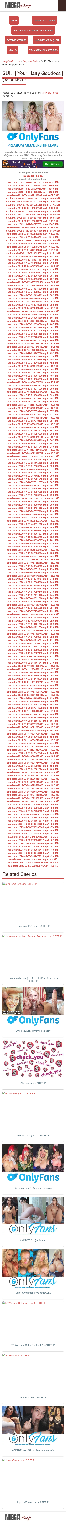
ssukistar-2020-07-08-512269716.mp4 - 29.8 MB (33, 495)
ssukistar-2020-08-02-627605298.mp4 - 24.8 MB (33, 582)
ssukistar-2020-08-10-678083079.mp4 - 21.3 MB (33, 649)
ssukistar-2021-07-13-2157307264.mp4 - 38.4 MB (33, 404)
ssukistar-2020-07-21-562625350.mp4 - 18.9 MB (33, 717)
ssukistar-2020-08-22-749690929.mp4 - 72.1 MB (33, 279)
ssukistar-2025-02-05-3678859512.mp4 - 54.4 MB (33, 301)
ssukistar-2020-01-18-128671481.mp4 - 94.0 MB (33, 259)
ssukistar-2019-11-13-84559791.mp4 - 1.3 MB (33, 859)
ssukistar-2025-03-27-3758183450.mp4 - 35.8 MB (33, 424)
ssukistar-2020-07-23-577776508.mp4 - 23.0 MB (33, 617)
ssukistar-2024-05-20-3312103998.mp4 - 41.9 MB (33, 366)
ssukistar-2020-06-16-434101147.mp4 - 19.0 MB (33, 714)
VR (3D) (13, 50)
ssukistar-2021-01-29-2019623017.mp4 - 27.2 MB (33, 549)
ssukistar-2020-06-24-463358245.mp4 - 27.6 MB (33, 543)
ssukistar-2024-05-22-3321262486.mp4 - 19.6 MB (33, 694)
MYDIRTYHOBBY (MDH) (47, 40)
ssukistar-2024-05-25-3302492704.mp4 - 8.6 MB (33, 823)
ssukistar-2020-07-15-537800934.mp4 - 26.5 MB (33, 553)
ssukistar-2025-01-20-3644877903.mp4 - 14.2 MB (33, 756)
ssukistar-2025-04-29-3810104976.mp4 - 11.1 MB (33, 791)
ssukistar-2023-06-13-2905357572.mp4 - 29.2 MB (33, 520)
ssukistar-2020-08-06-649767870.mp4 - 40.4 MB (33, 375)
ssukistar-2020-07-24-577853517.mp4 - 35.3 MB (33, 430)
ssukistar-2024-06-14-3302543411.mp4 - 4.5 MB (33, 849)
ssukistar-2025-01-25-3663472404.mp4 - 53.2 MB (33, 308)
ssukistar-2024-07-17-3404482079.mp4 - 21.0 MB (33, 665)
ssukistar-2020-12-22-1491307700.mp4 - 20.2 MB (33, 682)
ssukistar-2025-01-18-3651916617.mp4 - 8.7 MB (33, 820)
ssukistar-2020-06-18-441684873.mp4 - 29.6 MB (33, 501)
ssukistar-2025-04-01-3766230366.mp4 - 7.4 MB (33, 827)
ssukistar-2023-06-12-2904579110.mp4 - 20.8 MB (33, 669)
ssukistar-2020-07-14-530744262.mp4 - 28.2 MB (33, 536)
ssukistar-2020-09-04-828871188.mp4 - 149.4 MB (33, 227)
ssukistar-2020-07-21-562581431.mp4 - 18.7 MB (33, 720)
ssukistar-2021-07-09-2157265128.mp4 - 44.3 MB (33, 343)
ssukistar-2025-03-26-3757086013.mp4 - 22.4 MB (33, 633)
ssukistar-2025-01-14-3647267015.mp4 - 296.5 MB (33, 198)
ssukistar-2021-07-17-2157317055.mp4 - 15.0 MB (33, 749)
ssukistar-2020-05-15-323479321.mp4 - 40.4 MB (33, 372)
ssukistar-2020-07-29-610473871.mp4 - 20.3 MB (33, 678)
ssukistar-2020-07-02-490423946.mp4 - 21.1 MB (33, 656)
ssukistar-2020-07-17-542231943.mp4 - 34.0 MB (33, 446)
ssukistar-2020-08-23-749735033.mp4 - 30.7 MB (33, 485)
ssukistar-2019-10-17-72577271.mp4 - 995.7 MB (33, 182)
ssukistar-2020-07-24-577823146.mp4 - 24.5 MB (33, 591)
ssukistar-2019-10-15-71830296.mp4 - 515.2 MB (33, 191)
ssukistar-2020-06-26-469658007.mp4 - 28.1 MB (33, 540)
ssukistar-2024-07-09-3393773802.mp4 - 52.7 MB (33, 311)
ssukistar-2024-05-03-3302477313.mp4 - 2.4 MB (33, 856)
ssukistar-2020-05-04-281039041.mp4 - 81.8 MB (33, 269)
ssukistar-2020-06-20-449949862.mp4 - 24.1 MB (33, 601)
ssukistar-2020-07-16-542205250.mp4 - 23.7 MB (33, 607)
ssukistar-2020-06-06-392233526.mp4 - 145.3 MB (33, 233)
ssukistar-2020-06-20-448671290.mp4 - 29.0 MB (33, 524)
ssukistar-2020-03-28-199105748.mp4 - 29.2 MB (33, 514)
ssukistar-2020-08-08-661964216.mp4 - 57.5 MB (33, 298)
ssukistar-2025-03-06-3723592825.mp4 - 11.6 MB (33, 785)
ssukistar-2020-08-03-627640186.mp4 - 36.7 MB (33, 420)
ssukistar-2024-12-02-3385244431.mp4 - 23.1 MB (33, 614)
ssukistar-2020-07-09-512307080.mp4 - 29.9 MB (33, 491)
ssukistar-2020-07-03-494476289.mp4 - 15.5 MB (33, 743)
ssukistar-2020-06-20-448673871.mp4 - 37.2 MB (33, 414)
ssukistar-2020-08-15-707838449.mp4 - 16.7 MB (33, 730)
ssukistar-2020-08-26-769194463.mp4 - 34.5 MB (33, 440)
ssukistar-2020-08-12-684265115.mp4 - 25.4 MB (33, 572)
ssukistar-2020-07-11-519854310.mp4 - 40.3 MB (33, 378)
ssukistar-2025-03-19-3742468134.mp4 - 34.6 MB (33, 437)
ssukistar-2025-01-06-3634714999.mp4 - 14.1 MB (33, 762)
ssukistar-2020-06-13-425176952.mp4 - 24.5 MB (33, 588)
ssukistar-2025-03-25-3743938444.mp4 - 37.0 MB (33, 417)
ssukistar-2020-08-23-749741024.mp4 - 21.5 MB (33, 646)
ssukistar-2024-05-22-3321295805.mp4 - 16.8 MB (33, 727)
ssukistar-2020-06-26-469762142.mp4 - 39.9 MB (33, 385)
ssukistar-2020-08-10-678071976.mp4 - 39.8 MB (33, 388)
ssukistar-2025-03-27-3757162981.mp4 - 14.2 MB (33, 759)
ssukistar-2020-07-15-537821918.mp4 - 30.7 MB (33, 478)
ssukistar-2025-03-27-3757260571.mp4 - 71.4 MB (33, 282)
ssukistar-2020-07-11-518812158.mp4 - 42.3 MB (33, 359)
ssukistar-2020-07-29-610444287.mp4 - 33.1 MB (33, 459)
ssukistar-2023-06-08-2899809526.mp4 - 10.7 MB (33, 798)
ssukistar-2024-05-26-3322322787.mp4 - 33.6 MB (33, 453)
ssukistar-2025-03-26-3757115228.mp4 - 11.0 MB (33, 794)
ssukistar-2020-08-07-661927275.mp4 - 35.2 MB (33, 433)
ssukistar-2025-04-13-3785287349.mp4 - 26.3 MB (33, 559)
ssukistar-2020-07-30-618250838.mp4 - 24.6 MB (33, 585)
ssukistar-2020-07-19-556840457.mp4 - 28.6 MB (33, 530)
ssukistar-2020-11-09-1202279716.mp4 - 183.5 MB (33, 214)
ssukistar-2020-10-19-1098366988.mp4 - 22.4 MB (33, 630)
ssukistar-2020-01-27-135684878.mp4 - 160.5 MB (33, 220)
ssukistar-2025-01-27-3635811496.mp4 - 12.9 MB (33, 772)
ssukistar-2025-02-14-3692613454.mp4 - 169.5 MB (33, 217)
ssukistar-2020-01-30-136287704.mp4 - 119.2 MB (33, 246)
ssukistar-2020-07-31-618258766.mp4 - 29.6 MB (33, 504)
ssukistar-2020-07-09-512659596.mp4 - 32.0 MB (33, 466)
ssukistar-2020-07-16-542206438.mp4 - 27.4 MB (33, 546)
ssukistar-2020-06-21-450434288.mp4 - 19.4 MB (33, 698)
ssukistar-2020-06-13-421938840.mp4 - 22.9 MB (33, 620)
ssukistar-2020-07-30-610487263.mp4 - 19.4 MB (33, 704)
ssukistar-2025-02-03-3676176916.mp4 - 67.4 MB (33, 285)
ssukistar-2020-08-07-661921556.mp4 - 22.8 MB (33, 627)
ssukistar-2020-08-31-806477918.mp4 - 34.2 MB (33, 443)
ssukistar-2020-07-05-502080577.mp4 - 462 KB (33, 865)
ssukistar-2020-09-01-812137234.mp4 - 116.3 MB (33, 250)
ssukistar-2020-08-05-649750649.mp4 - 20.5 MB (33, 672)
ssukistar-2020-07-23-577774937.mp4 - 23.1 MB (33, 611)
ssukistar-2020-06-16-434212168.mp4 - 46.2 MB (33, 327)
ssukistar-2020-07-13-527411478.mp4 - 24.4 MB (33, 595)
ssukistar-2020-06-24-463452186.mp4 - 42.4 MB (33, 356)
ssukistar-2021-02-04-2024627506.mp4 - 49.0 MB (33, 320)
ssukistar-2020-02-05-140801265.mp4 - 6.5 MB (33, 836)
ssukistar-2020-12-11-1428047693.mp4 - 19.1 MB (33, 711)
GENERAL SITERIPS (44, 20)
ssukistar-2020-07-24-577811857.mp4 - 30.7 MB (33, 482)
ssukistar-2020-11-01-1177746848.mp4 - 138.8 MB (33, 240)
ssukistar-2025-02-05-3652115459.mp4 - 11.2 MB (33, 788)
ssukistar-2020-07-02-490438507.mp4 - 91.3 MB (33, 262)
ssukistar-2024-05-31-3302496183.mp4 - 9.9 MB (33, 804)
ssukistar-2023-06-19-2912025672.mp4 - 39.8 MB (33, 391)
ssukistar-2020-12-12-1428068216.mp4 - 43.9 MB (33, 349)
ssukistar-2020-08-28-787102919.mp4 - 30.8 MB (33, 475)
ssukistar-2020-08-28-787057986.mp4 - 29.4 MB (33, 511)
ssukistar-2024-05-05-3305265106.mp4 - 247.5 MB (33, 204)
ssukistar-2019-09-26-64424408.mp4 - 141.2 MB (33, 237)
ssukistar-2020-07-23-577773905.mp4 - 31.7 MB (33, 472)
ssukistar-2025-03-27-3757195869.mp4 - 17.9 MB (33, 723)
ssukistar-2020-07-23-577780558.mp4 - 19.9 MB (33, 688)
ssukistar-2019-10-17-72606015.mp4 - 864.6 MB (33, 188)
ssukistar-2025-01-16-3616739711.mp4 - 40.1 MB (33, 382)
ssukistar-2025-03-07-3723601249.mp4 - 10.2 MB (33, 801)
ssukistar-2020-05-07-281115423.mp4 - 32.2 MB (33, 462)
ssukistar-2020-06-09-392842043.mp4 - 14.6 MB (33, 753)
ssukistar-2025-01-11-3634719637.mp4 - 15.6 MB (33, 740)
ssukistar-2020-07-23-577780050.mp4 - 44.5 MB (33, 337)
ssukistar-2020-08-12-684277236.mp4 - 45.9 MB (33, 330)
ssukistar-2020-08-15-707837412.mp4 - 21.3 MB (33, 653)
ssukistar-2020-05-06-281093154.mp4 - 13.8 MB (33, 765)
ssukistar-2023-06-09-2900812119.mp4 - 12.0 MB (33, 778)
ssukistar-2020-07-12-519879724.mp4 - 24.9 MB (33, 578)
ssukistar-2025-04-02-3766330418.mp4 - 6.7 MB (33, 833)
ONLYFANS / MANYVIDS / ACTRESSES (33, 30)
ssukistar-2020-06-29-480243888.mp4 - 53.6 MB (33, 304)
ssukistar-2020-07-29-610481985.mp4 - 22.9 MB (33, 624)
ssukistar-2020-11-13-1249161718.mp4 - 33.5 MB (33, 456)
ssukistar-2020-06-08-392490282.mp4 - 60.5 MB (33, 295)
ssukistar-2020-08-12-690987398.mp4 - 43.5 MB (33, 353)
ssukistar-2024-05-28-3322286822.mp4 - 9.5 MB (33, 811)
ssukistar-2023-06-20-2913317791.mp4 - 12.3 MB (33, 775)
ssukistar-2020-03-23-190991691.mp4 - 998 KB (33, 862)
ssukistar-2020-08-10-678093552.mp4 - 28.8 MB (33, 527)
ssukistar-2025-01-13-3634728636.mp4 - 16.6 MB (33, 733)
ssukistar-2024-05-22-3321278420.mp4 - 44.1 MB (33, 346)
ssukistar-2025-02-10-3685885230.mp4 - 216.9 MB (33, 211)
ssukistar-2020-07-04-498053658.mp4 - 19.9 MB (33, 685)
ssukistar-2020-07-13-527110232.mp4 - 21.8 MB (33, 643)
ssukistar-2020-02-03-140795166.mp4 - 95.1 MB (33, 256)
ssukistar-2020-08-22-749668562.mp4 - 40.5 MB (33, 369)
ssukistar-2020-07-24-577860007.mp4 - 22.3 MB (33, 636)
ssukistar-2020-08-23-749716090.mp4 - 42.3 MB (33, 362)
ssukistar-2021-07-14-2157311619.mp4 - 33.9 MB (33, 449)
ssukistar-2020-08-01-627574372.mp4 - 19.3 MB (33, 707)
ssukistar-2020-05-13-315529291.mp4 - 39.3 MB (33, 398)
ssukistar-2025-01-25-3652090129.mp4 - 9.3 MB (33, 814)
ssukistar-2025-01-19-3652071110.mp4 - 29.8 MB (33, 498)
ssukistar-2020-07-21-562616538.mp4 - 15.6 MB (33, 736)
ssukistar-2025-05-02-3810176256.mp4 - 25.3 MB (33, 575)
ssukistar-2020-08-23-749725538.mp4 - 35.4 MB (33, 427)
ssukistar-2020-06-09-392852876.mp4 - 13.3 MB (33, 769)
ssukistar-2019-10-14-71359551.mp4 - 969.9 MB (33, 185)
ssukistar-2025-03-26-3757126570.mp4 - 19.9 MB (33, 691)
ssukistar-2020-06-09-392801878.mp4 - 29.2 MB (33, 517)
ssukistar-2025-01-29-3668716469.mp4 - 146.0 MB (33, 230)
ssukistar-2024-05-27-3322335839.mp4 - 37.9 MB (33, 407)
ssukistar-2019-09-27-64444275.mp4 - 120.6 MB (33, 243)
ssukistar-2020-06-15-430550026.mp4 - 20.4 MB (33, 675)
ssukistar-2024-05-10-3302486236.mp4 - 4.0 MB (33, 852)
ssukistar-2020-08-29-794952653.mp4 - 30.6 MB (33, 488)
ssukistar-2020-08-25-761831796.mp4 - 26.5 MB (33, 556)
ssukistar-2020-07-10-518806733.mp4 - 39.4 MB (33, 395)
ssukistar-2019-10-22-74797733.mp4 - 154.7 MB (33, 224)
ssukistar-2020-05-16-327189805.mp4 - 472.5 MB (33, 195)
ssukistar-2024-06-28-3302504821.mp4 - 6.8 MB (33, 830)
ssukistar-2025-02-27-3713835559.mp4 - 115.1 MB (33, 253)
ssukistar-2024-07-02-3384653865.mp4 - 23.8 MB (33, 604)
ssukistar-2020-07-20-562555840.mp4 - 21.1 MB (33, 659)
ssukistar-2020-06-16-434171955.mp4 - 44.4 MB (33, 340)
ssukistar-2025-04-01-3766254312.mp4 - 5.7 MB (33, 840)
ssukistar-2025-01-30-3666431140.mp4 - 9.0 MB (33, 817)
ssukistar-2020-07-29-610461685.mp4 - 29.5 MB (33, 507)
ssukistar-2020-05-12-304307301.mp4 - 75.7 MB (33, 275)
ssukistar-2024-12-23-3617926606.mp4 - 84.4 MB (33, 266)
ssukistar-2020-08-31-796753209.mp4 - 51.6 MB (33, 314)
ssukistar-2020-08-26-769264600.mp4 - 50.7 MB (33, 317)
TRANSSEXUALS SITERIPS (43, 50)
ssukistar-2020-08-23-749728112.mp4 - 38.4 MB (33, 401)
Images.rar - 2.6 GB (33, 175)
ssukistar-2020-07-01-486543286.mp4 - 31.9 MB (33, 469)
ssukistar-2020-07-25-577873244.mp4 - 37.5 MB (33, 411)
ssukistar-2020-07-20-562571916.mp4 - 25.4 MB (33, 569)
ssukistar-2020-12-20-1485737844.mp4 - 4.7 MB (33, 843)
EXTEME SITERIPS (16, 40)
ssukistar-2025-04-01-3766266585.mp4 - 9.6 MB (33, 807)
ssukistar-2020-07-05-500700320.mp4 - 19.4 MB (33, 701)
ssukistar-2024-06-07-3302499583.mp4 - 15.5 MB (33, 746)
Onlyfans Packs (50, 92)
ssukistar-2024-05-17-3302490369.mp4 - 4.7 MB (33, 846)
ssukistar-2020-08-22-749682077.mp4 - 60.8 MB (33, 291)
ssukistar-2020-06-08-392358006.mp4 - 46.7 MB (33, 324)
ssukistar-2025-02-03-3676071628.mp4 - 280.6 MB (33, 201)
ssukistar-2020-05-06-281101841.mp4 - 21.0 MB (33, 662)
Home (14, 20)
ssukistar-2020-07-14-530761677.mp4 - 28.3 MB (33, 533)
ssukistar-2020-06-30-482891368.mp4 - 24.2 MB (33, 598)
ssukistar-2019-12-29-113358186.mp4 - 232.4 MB (33, 208)
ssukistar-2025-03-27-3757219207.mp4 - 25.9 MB (33, 562)
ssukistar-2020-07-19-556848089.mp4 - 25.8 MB (33, 565)
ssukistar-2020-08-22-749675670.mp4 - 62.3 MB (33, 288)
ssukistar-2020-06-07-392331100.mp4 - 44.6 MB (33, 333)
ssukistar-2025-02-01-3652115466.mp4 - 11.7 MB (33, 782)
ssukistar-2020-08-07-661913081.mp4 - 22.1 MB (33, 640)
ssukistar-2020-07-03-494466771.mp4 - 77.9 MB (33, 272)
